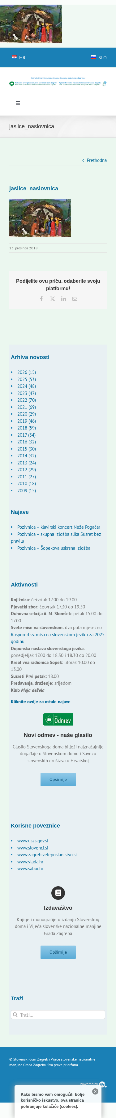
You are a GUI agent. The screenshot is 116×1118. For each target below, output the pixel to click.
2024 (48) (26, 386)
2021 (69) (26, 407)
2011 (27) (26, 477)
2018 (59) (26, 428)
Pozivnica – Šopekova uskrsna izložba (53, 548)
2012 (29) (26, 469)
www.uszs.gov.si (32, 841)
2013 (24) (26, 463)
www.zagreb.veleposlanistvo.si (47, 855)
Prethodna (97, 160)
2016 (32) (26, 442)
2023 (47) (26, 393)
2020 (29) (26, 414)
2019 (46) (26, 421)
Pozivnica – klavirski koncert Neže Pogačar (58, 527)
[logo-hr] (58, 79)
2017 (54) (26, 435)
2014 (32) (26, 456)
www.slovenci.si (32, 848)
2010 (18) (26, 483)
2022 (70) (26, 400)
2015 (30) (26, 449)
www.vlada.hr (30, 862)
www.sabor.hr (30, 868)
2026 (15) (26, 372)
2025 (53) (26, 379)
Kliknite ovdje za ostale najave (41, 702)
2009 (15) (26, 490)
